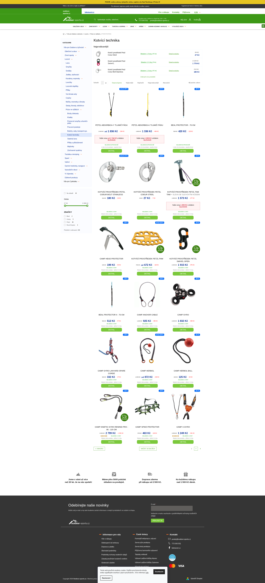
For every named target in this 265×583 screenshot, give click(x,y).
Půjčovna (186, 12)
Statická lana (72, 139)
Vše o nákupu (163, 12)
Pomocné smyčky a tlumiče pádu (77, 122)
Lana (68, 63)
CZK (196, 12)
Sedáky (68, 71)
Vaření (67, 162)
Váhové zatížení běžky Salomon (147, 562)
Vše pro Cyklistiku (70, 181)
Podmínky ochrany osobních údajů (114, 555)
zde (147, 573)
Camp (70, 219)
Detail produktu (174, 54)
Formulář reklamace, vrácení (145, 538)
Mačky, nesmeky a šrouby (75, 102)
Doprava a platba (107, 547)
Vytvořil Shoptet (196, 579)
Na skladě (72, 193)
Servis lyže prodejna (142, 542)
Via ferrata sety (71, 94)
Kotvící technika (73, 135)
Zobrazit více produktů (147, 77)
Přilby (68, 90)
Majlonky (70, 146)
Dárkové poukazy (71, 177)
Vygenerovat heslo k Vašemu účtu (191, 6)
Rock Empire (72, 225)
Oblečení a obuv (71, 51)
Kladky (69, 117)
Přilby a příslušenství (75, 143)
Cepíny (68, 98)
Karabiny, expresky (73, 78)
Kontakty (175, 12)
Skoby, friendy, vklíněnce (75, 106)
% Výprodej (69, 174)
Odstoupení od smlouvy (110, 543)
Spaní (67, 158)
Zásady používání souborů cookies (114, 559)
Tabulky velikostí (141, 554)
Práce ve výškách (72, 109)
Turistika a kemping (72, 154)
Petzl (70, 222)
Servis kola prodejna (142, 546)
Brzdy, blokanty (73, 113)
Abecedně (166, 83)
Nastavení (106, 578)
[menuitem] (80, 26)
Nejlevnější (129, 83)
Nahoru (100, 449)
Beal (69, 216)
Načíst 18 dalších (148, 449)
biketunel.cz (89, 12)
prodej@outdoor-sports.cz (159, 20)
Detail (111, 151)
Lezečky (69, 82)
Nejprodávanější (153, 83)
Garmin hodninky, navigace (75, 166)
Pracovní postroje (73, 127)
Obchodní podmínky (108, 551)
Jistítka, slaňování (72, 75)
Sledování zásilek (108, 563)
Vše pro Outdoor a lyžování (74, 47)
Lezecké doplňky (72, 86)
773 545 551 (143, 20)
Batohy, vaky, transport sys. (77, 131)
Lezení (67, 59)
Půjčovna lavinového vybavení (146, 550)
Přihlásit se (157, 520)
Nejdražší (140, 83)
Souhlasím (159, 572)
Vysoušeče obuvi (71, 170)
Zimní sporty (69, 55)
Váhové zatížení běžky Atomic (146, 558)
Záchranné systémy (74, 150)
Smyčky (69, 67)
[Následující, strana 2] (196, 449)
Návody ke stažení (142, 566)
